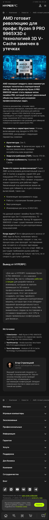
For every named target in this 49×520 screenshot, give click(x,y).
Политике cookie (21, 507)
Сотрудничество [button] (11, 474)
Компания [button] (7, 467)
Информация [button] (9, 434)
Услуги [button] (6, 447)
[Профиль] (40, 5)
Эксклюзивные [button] (10, 420)
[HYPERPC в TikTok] (5, 489)
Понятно (39, 505)
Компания (13, 13)
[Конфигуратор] (22, 516)
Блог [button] (5, 481)
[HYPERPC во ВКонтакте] (23, 489)
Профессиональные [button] (12, 427)
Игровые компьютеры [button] (13, 413)
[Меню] (45, 5)
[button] (7, 2)
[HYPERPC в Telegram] (36, 489)
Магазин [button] (7, 406)
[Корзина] (30, 516)
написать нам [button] (36, 498)
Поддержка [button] (8, 454)
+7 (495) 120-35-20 (39, 2)
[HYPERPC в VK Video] (30, 489)
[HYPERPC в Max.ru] (11, 489)
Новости (25, 13)
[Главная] (4, 13)
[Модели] (14, 516)
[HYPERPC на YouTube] (17, 489)
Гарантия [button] (7, 440)
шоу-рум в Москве (29, 495)
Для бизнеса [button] (9, 461)
